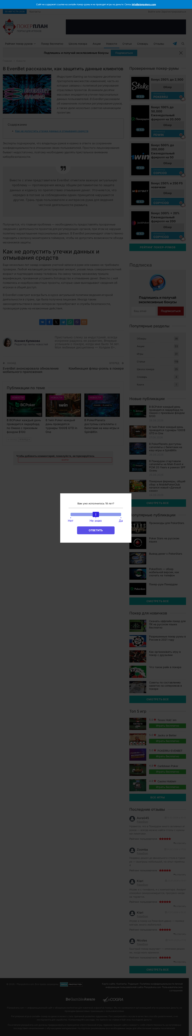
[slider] (96, 514)
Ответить (96, 530)
